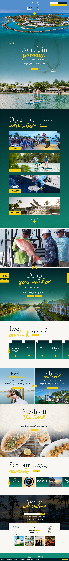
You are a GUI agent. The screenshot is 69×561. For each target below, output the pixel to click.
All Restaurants (34, 429)
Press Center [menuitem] (50, 528)
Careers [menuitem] (49, 527)
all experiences (43, 126)
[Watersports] (34, 162)
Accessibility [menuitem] (50, 526)
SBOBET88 (35, 550)
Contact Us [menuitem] (49, 529)
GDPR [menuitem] (49, 531)
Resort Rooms (30, 296)
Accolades (37, 471)
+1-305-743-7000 (16, 532)
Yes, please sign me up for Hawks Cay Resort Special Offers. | (35, 520)
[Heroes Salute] (34, 140)
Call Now (32, 530)
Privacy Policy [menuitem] (50, 532)
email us (37, 530)
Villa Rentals (38, 296)
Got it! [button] (65, 559)
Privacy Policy (36, 559)
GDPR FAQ (45, 559)
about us (34, 68)
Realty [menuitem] (49, 530)
